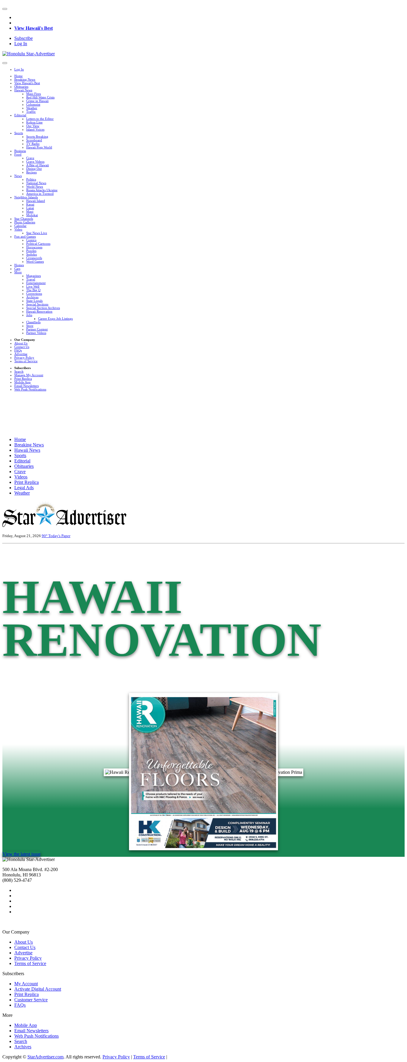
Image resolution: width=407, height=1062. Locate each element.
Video (18, 229)
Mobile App (22, 382)
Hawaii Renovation (39, 311)
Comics (31, 240)
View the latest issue (21, 853)
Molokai (32, 215)
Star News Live (36, 233)
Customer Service (31, 999)
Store (29, 325)
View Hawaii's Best (33, 28)
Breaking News (24, 79)
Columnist (33, 104)
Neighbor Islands (26, 197)
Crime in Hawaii (37, 101)
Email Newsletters (26, 386)
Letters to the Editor (40, 118)
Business (20, 151)
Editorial (20, 115)
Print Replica (23, 378)
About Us (20, 343)
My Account (26, 983)
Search (19, 371)
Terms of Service (26, 361)
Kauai (30, 204)
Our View (32, 126)
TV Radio (33, 143)
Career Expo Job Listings (55, 318)
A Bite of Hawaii (37, 165)
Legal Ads (24, 487)
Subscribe (23, 38)
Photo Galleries (24, 222)
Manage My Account (28, 375)
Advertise (20, 354)
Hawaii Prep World (39, 147)
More (18, 272)
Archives (32, 297)
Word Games (35, 261)
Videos (20, 476)
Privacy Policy (24, 357)
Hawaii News (23, 90)
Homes (19, 265)
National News (36, 183)
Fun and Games (25, 236)
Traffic (31, 111)
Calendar (20, 226)
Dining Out (34, 168)
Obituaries (21, 86)
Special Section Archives (43, 308)
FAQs (18, 350)
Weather (31, 108)
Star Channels (23, 218)
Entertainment (36, 283)
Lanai (30, 208)
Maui (29, 211)
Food (17, 154)
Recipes (31, 172)
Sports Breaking (37, 136)
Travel (30, 279)
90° (45, 536)
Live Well (32, 286)
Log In (20, 43)
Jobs (29, 315)
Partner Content (37, 329)
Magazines (33, 275)
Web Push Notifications (30, 389)
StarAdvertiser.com (45, 1056)
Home (18, 76)
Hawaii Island (35, 201)
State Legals (34, 300)
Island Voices (35, 129)
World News (34, 186)
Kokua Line (34, 122)
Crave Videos (35, 161)
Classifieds (33, 322)
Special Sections (37, 304)
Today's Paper (59, 536)
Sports (18, 133)
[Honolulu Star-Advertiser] (28, 53)
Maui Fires (33, 93)
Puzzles (31, 250)
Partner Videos (36, 333)
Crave (30, 158)
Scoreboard (34, 140)
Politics (31, 179)
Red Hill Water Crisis (40, 97)
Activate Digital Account (37, 989)
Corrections (34, 293)
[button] (4, 9)
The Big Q (33, 290)
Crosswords (34, 258)
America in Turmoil (40, 193)
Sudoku (31, 254)
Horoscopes (34, 247)
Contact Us (21, 347)
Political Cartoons (38, 243)
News (18, 176)
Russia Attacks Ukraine (42, 190)
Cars (17, 268)
